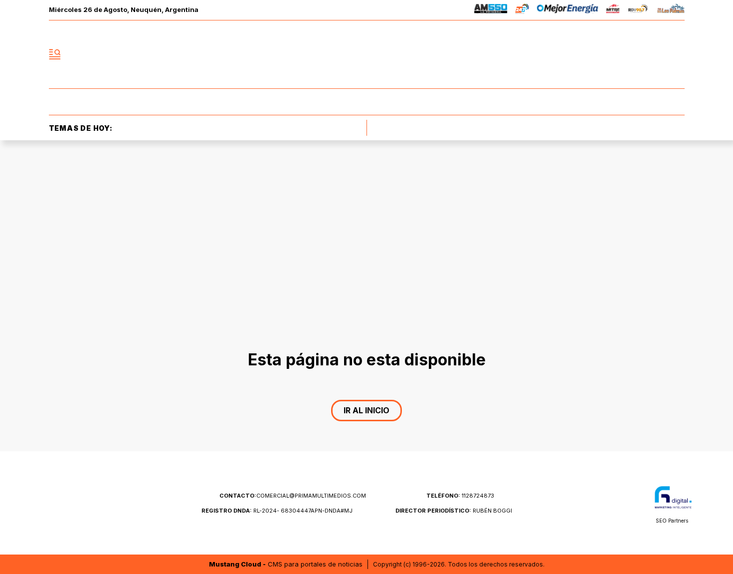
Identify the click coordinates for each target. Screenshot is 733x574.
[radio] (491, 10)
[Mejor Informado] (366, 54)
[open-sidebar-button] (55, 54)
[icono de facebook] (611, 54)
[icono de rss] (677, 54)
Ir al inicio (366, 410)
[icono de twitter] (633, 54)
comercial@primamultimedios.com (292, 495)
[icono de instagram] (655, 54)
